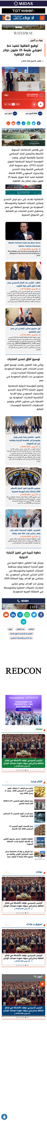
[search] (4, 17)
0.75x (17, 104)
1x (13, 104)
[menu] (42, 17)
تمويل (10, 629)
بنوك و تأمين (36, 40)
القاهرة (31, 629)
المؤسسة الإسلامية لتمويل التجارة (21, 633)
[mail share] (13, 123)
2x (5, 104)
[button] (27, 770)
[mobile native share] (23, 622)
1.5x (9, 104)
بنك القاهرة (20, 629)
